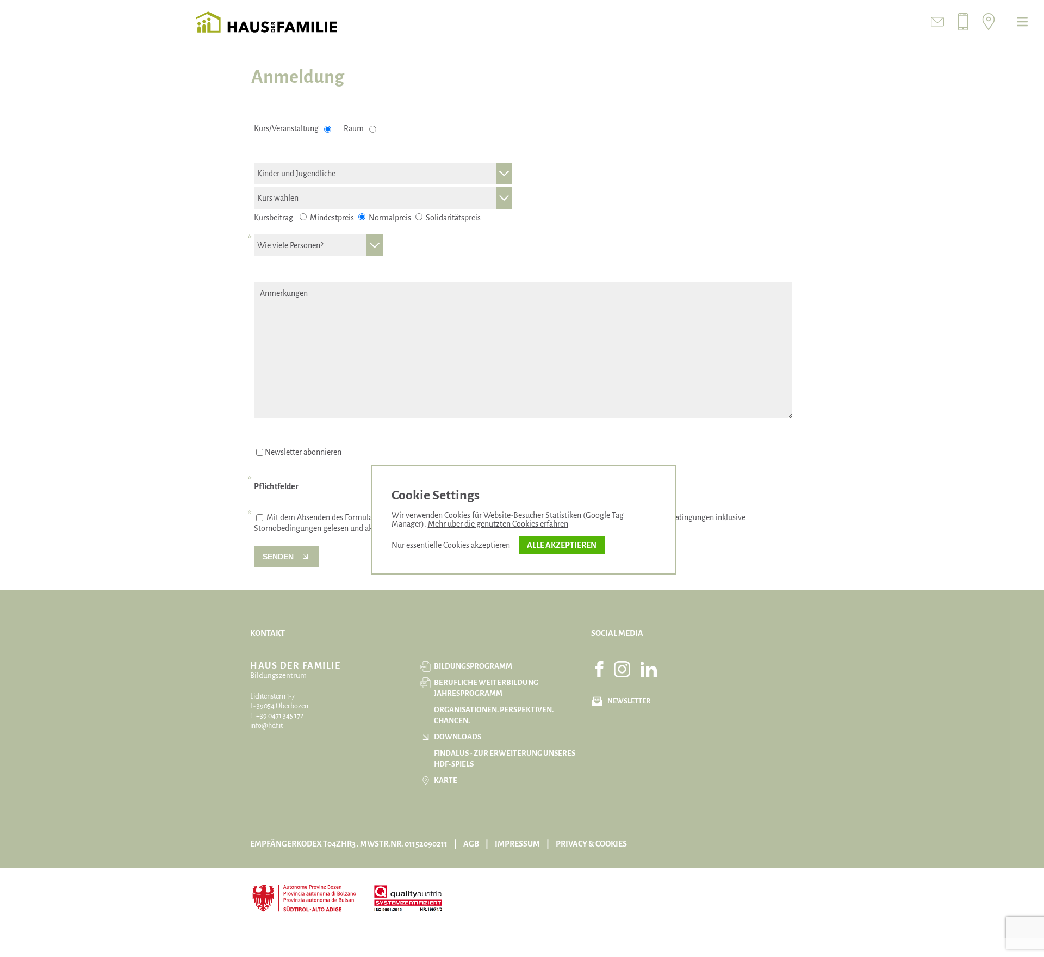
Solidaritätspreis (452, 217)
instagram (622, 669)
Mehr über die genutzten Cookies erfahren (498, 524)
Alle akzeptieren (561, 545)
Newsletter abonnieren (303, 452)
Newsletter (628, 701)
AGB (471, 843)
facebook (599, 669)
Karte (445, 780)
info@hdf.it (266, 726)
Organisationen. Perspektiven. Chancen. (494, 715)
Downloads (457, 737)
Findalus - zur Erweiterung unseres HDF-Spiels (504, 758)
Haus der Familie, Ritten (266, 22)
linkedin (649, 669)
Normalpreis (389, 217)
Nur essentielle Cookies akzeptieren (450, 545)
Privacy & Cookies (591, 843)
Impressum (517, 843)
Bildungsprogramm (473, 666)
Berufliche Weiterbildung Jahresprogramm (486, 687)
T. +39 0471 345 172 (276, 716)
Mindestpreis (331, 217)
